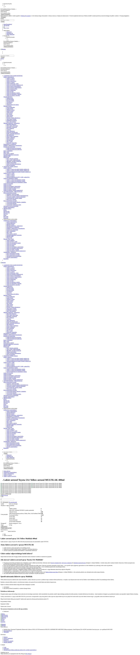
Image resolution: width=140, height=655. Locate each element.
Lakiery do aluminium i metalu (11, 178)
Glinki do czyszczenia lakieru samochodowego (17, 195)
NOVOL (6, 214)
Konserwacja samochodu (9, 146)
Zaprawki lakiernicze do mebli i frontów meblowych (18, 171)
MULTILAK (7, 212)
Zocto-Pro (6, 218)
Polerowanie (6, 157)
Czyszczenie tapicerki (11, 203)
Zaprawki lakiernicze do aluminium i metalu (16, 182)
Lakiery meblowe (8, 168)
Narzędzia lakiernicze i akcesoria (11, 154)
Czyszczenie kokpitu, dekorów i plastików (16, 202)
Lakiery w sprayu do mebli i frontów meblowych (17, 169)
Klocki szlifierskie (10, 107)
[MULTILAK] (4, 495)
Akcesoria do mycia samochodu (11, 206)
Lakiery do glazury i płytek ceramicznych (13, 190)
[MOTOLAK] (4, 615)
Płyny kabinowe (10, 128)
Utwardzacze (9, 102)
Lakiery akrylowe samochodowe (14, 87)
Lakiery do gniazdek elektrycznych (12, 187)
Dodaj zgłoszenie (10, 34)
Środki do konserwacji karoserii (13, 148)
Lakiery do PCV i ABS (9, 173)
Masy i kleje (6, 152)
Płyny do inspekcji (10, 165)
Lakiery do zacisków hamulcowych (14, 85)
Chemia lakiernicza (8, 96)
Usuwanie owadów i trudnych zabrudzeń (15, 197)
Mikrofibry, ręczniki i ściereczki (13, 161)
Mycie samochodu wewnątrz (10, 200)
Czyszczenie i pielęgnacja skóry (13, 204)
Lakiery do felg (9, 91)
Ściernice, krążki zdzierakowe (13, 118)
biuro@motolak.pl (8, 630)
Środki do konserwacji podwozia (14, 149)
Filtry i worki (9, 141)
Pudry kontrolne (10, 139)
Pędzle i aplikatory (10, 137)
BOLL (5, 210)
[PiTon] (3, 619)
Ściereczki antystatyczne (12, 132)
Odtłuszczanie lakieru (11, 162)
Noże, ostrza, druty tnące (12, 125)
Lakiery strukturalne (11, 90)
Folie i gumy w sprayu (9, 153)
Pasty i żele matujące (11, 121)
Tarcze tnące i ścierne (11, 119)
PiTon (5, 215)
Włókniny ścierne (10, 110)
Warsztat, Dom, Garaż (9, 239)
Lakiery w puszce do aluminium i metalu (15, 181)
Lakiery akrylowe (10, 79)
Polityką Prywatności (26, 15)
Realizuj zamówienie (5, 14)
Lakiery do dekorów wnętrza (13, 92)
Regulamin (6, 639)
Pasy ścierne (9, 114)
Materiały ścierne (7, 106)
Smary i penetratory (8, 150)
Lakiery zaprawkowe (11, 81)
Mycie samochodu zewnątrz (10, 193)
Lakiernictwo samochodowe (10, 220)
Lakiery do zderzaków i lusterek (13, 94)
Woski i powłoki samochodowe (13, 164)
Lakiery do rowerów (8, 183)
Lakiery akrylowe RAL (11, 89)
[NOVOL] (3, 617)
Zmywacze (9, 103)
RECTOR (6, 216)
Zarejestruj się (9, 33)
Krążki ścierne (9, 108)
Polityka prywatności (8, 641)
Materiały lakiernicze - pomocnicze (12, 123)
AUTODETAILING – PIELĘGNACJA (13, 191)
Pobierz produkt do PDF (6, 528)
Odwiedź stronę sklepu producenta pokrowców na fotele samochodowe (20, 650)
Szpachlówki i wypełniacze (10, 144)
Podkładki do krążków (11, 120)
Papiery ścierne (9, 111)
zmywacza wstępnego (67, 562)
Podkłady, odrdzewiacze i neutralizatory (13, 145)
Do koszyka (5, 502)
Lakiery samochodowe (9, 77)
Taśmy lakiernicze (10, 131)
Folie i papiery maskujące (12, 136)
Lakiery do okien (7, 185)
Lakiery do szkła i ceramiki (10, 189)
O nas (5, 647)
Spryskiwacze (9, 140)
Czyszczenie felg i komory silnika (14, 198)
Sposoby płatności (8, 642)
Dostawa (6, 637)
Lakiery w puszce (10, 82)
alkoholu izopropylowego (80, 562)
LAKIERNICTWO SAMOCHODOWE (13, 75)
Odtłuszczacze (9, 98)
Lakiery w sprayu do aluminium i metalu (15, 179)
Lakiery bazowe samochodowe (13, 86)
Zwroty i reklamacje (8, 638)
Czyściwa (8, 129)
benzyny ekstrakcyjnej (56, 562)
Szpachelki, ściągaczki (11, 127)
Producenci (6, 648)
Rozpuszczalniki (10, 100)
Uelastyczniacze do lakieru (12, 104)
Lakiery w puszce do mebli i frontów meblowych (17, 170)
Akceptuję (3, 17)
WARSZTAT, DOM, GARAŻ (11, 166)
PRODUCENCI (7, 208)
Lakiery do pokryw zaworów (13, 95)
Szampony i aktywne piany (12, 194)
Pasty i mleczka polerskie (12, 158)
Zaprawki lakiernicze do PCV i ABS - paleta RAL (18, 177)
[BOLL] (3, 614)
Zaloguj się (9, 31)
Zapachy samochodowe (9, 207)
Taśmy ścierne (9, 115)
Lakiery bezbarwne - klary (12, 83)
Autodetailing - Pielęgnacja (10, 252)
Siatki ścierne (9, 116)
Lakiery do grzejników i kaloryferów (12, 186)
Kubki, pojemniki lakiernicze (13, 133)
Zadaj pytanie (4, 526)
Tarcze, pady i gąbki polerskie (13, 160)
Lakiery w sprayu (10, 78)
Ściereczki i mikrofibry (11, 143)
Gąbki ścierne (9, 112)
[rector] (2, 620)
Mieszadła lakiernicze (11, 124)
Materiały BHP (7, 156)
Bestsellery (6, 258)
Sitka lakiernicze (10, 135)
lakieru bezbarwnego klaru (52, 572)
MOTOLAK (6, 211)
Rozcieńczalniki (10, 99)
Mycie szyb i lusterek (11, 199)
